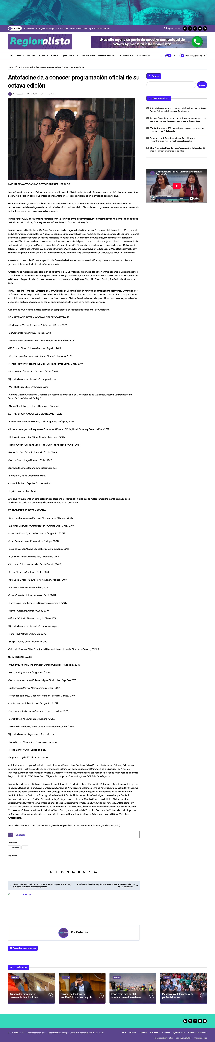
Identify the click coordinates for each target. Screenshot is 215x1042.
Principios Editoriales (106, 55)
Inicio (12, 55)
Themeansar (97, 1032)
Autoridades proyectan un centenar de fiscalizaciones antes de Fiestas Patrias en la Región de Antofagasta (178, 109)
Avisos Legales (143, 55)
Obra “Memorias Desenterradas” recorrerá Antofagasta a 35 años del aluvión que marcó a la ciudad (177, 149)
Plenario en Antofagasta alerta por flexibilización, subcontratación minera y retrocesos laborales (172, 139)
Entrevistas (43, 55)
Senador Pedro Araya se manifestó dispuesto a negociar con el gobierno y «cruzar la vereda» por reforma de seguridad (178, 119)
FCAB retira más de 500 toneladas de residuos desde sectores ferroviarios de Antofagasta (178, 129)
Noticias (20, 55)
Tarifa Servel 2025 (126, 55)
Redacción (20, 834)
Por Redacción (18, 94)
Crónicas (55, 55)
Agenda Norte (68, 55)
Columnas (31, 55)
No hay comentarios (47, 94)
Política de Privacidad (86, 55)
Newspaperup (82, 1032)
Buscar (155, 76)
